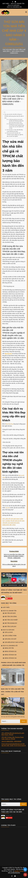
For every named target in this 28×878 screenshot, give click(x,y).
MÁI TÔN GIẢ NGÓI (10, 613)
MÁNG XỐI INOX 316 (10, 658)
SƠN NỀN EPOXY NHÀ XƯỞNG (14, 642)
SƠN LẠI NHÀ (9, 632)
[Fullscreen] (25, 585)
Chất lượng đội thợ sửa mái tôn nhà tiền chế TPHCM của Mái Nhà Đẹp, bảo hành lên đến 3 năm (16, 121)
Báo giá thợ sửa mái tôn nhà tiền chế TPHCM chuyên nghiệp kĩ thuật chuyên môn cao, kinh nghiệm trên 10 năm (16, 126)
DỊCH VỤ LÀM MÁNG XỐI (14, 7)
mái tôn (7, 507)
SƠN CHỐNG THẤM (10, 635)
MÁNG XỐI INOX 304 (10, 654)
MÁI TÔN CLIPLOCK (10, 626)
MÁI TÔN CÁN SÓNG (11, 616)
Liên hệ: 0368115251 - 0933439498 (11, 741)
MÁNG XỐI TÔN (9, 648)
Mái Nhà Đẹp (8, 353)
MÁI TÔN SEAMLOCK (11, 623)
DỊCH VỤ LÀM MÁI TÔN (17, 3)
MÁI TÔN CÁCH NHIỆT (11, 620)
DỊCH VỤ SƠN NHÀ (13, 5)
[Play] (3, 585)
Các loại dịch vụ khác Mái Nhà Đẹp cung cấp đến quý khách (15, 130)
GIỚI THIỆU (5, 3)
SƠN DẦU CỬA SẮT (10, 639)
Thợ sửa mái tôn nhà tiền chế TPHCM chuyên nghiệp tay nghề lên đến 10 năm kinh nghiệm (15, 134)
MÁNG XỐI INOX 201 (10, 651)
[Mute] (22, 585)
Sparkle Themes (19, 871)
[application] (14, 579)
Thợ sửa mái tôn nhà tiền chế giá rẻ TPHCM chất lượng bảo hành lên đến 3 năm (14, 116)
